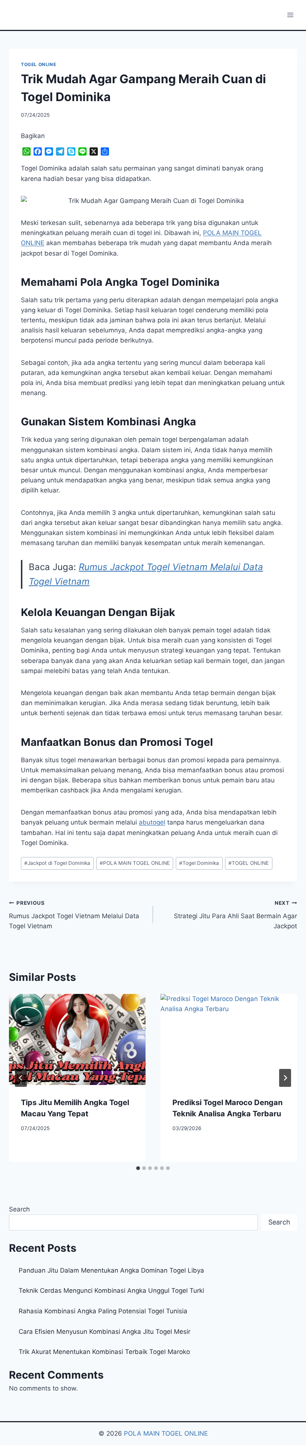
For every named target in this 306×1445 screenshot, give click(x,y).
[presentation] (77, 1039)
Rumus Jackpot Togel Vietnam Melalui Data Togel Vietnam (74, 915)
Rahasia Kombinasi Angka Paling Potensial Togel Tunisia (103, 1311)
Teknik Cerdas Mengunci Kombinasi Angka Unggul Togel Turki (111, 1290)
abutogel (152, 822)
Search (19, 1209)
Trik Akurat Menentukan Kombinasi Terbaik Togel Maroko (104, 1351)
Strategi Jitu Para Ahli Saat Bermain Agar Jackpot (235, 915)
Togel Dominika (199, 863)
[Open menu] (290, 15)
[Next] (285, 1078)
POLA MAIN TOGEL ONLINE (135, 863)
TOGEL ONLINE (38, 64)
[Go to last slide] (21, 1078)
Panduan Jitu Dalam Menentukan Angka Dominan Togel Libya (111, 1270)
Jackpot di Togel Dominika (57, 863)
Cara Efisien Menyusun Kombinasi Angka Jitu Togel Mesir (104, 1331)
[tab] (138, 1168)
